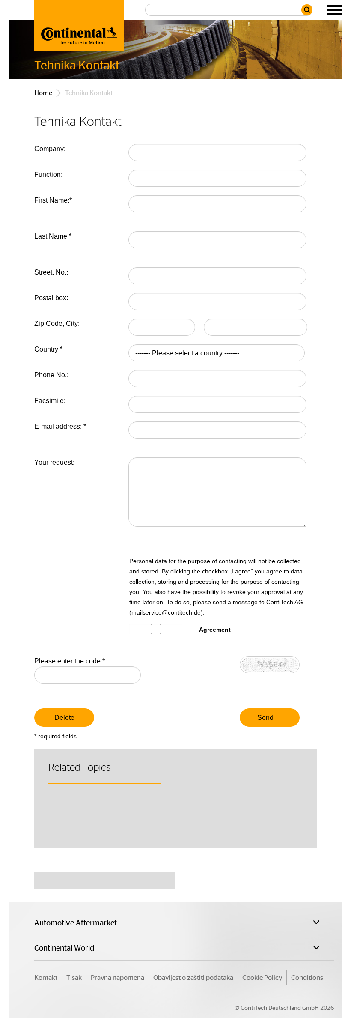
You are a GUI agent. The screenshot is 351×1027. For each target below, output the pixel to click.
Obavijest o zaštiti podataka (193, 977)
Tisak (74, 977)
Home (43, 92)
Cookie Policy (262, 977)
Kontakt (45, 977)
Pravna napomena (117, 977)
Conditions (307, 977)
